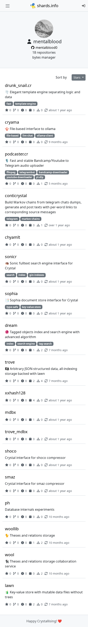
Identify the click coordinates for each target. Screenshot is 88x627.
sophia (11, 293)
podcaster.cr (16, 154)
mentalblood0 (46, 47)
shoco (10, 451)
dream (11, 325)
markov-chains (31, 219)
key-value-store (31, 307)
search (11, 275)
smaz (10, 477)
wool (9, 554)
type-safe (12, 307)
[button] (80, 620)
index (21, 275)
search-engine (26, 343)
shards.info (47, 5)
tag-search (45, 343)
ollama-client (45, 135)
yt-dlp (39, 177)
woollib (12, 529)
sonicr (11, 256)
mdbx (10, 412)
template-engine (25, 103)
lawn (9, 585)
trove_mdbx (16, 431)
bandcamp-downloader (53, 172)
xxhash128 (15, 393)
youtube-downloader (19, 177)
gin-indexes (36, 275)
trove (10, 362)
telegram (12, 219)
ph (7, 503)
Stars (77, 77)
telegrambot (27, 172)
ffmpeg (11, 172)
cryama (12, 122)
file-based (13, 135)
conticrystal (16, 195)
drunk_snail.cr (18, 85)
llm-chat (28, 135)
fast (9, 103)
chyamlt (12, 237)
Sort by (61, 77)
